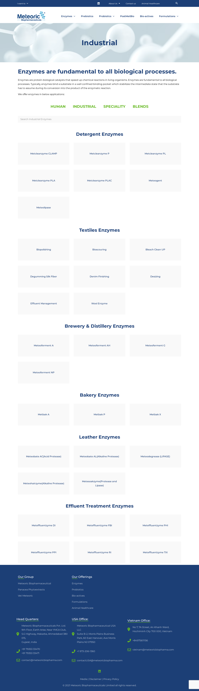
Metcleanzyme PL (155, 153)
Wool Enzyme (99, 303)
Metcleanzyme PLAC (99, 180)
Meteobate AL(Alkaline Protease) (99, 456)
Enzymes (66, 16)
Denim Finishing (99, 276)
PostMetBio (127, 16)
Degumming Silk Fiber (43, 276)
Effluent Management (43, 303)
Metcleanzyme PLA (43, 180)
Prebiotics (87, 16)
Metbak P (99, 414)
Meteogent (155, 180)
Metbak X (155, 414)
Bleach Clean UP (155, 249)
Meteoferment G (155, 345)
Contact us (131, 3)
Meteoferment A (44, 345)
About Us (113, 3)
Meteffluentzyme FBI (99, 525)
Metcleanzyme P (99, 153)
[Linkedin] (98, 3)
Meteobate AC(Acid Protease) (43, 456)
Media (83, 679)
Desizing (155, 276)
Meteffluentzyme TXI (155, 552)
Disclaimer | (96, 679)
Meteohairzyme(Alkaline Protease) (43, 483)
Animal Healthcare (151, 3)
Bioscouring (99, 249)
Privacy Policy (111, 679)
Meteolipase (43, 207)
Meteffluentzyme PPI (43, 552)
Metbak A (43, 414)
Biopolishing (43, 249)
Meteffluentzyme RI (99, 552)
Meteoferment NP (43, 372)
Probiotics (105, 16)
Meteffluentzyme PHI (155, 525)
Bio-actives (146, 16)
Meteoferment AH (99, 345)
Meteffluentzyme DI (44, 525)
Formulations (167, 16)
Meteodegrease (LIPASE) (155, 456)
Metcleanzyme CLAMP (43, 153)
